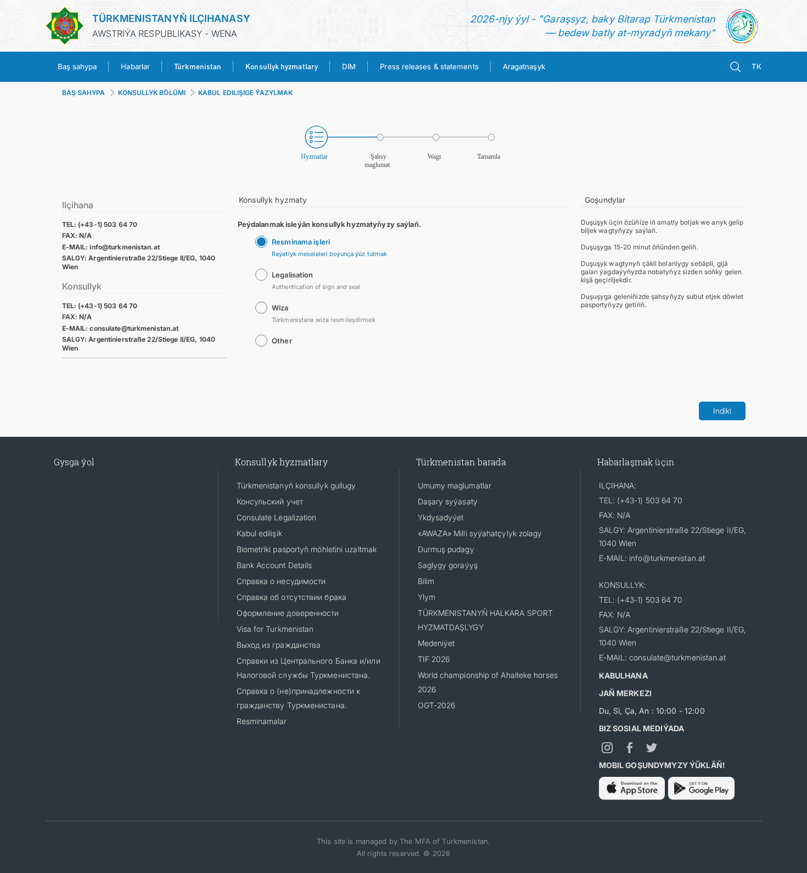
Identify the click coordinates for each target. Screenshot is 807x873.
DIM (349, 66)
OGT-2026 (437, 705)
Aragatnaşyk (524, 66)
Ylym (426, 597)
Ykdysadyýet (441, 517)
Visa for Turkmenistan (275, 628)
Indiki (722, 410)
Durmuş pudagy (446, 549)
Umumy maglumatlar (455, 485)
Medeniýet (436, 643)
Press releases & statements (429, 66)
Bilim (426, 581)
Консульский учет (270, 501)
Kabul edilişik (259, 533)
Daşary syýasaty (448, 501)
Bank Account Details (274, 565)
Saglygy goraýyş (448, 565)
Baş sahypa (77, 66)
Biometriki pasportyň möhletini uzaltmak (307, 549)
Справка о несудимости (281, 581)
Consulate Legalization (277, 517)
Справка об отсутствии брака (291, 597)
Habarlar (135, 66)
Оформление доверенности (288, 613)
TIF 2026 (434, 659)
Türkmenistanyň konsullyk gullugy (296, 485)
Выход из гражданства (279, 644)
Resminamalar (262, 721)
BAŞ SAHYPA (83, 92)
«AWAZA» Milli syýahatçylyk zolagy (480, 533)
